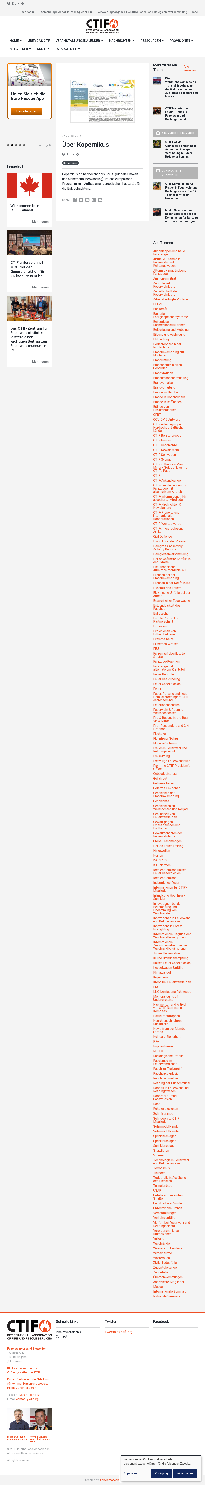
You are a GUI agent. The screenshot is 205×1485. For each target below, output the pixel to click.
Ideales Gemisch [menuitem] (164, 878)
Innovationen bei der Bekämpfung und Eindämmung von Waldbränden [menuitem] (167, 908)
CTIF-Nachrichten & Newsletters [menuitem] (167, 506)
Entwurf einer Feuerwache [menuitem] (171, 601)
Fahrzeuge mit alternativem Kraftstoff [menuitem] (170, 668)
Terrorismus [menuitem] (161, 1168)
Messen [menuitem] (158, 1287)
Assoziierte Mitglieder (72, 12)
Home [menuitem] (13, 42)
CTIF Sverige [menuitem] (162, 459)
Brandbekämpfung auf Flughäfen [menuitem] (168, 354)
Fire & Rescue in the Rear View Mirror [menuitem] (170, 719)
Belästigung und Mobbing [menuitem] (171, 330)
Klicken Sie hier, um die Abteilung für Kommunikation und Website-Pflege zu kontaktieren (28, 1383)
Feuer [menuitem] (157, 689)
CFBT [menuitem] (157, 415)
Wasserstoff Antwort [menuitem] (168, 1248)
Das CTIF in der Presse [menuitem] (169, 541)
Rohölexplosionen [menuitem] (165, 1109)
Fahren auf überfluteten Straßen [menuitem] (169, 655)
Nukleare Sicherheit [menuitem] (167, 1037)
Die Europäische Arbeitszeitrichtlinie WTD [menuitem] (171, 568)
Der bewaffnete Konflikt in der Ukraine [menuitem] (172, 560)
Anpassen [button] (130, 1473)
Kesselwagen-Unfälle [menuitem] (168, 968)
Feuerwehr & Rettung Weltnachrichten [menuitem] (168, 711)
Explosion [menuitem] (160, 626)
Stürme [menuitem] (158, 1155)
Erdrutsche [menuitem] (161, 613)
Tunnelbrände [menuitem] (162, 1186)
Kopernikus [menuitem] (161, 977)
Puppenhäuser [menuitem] (163, 1046)
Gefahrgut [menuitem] (160, 778)
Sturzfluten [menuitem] (161, 1150)
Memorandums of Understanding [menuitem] (165, 998)
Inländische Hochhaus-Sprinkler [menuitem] (169, 897)
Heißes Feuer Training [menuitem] (168, 846)
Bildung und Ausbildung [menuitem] (169, 334)
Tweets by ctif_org (118, 1332)
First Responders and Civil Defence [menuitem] (171, 727)
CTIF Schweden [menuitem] (164, 455)
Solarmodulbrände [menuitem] (166, 1126)
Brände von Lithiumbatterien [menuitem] (164, 408)
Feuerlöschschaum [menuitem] (166, 705)
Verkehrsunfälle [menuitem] (164, 1218)
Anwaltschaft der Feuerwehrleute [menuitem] (165, 293)
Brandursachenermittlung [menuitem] (170, 378)
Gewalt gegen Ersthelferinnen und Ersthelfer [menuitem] (166, 825)
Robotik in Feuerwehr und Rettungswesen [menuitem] (171, 1089)
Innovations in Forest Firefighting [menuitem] (168, 928)
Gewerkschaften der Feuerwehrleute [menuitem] (167, 835)
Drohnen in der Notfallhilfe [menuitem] (171, 583)
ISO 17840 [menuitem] (160, 860)
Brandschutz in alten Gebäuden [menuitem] (167, 366)
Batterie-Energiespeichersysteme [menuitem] (170, 315)
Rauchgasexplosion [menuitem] (166, 1073)
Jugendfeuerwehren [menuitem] (167, 953)
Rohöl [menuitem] (157, 1104)
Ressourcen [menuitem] (149, 42)
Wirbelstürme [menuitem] (162, 1253)
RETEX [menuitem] (158, 1051)
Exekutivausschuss (138, 12)
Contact (61, 1336)
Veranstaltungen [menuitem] (164, 1213)
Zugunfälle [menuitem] (160, 1272)
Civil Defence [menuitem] (162, 536)
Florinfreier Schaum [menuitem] (166, 738)
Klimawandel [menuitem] (162, 972)
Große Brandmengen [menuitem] (167, 841)
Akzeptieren (185, 1473)
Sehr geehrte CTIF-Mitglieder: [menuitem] (167, 1120)
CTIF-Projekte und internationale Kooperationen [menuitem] (166, 516)
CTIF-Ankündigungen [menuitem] (167, 480)
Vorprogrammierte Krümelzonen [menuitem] (166, 1232)
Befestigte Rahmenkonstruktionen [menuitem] (169, 323)
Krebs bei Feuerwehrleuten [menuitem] (172, 982)
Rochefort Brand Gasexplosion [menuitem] (165, 1097)
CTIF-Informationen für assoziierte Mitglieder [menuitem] (169, 498)
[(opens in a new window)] (76, 200)
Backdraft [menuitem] (160, 309)
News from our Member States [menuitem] (170, 1030)
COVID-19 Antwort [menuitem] (166, 419)
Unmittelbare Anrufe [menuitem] (167, 1203)
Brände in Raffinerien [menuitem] (167, 402)
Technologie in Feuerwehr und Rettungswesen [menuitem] (171, 1162)
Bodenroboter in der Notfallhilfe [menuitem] (167, 346)
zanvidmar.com (110, 1480)
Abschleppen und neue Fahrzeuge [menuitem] (169, 253)
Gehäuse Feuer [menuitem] (163, 783)
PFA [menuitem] (156, 1041)
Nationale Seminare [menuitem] (166, 1296)
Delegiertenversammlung (170, 12)
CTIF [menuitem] (156, 476)
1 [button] (8, 145)
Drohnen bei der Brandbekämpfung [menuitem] (166, 576)
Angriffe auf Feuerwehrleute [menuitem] (164, 285)
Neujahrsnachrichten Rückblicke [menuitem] (167, 1022)
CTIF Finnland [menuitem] (162, 440)
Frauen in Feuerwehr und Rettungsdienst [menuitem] (170, 750)
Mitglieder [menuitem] (17, 50)
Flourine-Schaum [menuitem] (165, 743)
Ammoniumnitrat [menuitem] (164, 278)
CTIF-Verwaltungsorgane (107, 12)
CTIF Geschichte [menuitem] (165, 445)
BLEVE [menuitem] (158, 304)
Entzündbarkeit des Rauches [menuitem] (166, 607)
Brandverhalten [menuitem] (163, 383)
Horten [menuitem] (158, 855)
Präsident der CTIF (17, 1439)
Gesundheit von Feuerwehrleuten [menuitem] (165, 815)
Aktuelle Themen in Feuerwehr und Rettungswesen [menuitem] (166, 263)
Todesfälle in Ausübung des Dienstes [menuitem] (169, 1179)
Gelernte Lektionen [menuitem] (166, 788)
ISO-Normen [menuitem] (162, 865)
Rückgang (161, 1473)
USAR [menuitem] (157, 1190)
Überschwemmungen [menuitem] (168, 1277)
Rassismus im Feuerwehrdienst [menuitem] (165, 1062)
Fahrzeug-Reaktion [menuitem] (166, 661)
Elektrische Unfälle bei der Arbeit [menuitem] (171, 594)
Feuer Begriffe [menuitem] (163, 674)
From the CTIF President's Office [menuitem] (171, 767)
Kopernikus (70, 163)
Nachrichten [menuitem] (119, 42)
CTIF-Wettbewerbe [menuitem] (167, 524)
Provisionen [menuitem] (178, 42)
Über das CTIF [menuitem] (39, 41)
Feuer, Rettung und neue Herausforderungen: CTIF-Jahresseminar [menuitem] (171, 697)
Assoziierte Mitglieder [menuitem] (168, 1282)
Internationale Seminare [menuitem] (170, 1291)
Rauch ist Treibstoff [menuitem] (167, 1069)
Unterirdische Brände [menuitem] (167, 1208)
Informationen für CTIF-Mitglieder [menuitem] (170, 889)
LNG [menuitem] (156, 987)
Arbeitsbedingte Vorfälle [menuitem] (170, 299)
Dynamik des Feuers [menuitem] (167, 588)
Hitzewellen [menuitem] (161, 851)
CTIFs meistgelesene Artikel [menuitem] (168, 530)
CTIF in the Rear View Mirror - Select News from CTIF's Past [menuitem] (171, 468)
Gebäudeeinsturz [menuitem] (165, 774)
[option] (29, 91)
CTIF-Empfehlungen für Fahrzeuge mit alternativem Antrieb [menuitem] (169, 489)
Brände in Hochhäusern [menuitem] (169, 397)
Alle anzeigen (190, 68)
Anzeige (44, 145)
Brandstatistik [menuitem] (163, 373)
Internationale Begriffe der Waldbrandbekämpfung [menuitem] (172, 936)
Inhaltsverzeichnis (68, 1332)
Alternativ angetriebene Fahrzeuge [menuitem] (169, 272)
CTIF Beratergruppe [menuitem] (167, 435)
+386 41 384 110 (29, 1394)
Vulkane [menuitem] (158, 1239)
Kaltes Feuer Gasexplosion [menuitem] (172, 963)
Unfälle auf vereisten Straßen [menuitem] (168, 1197)
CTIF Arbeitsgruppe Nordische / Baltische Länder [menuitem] (168, 428)
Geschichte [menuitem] (161, 801)
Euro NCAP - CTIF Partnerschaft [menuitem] (165, 620)
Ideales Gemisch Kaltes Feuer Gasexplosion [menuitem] (169, 871)
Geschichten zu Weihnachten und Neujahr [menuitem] (170, 807)
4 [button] (20, 145)
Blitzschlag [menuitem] (161, 339)
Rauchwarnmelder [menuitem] (165, 1078)
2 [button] (12, 145)
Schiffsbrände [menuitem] (163, 1114)
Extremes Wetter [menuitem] (165, 644)
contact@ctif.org (27, 1399)
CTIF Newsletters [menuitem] (166, 450)
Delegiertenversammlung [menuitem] (170, 554)
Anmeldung (48, 12)
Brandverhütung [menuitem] (164, 387)
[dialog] (161, 1468)
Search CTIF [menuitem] (65, 50)
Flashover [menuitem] (160, 734)
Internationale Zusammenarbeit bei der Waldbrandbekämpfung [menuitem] (170, 945)
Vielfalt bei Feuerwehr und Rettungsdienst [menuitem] (171, 1224)
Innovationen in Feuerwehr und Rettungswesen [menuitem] (171, 920)
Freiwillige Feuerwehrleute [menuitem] (171, 761)
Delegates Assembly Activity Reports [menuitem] (168, 548)
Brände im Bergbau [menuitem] (166, 392)
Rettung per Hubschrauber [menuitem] (171, 1083)
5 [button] (24, 145)
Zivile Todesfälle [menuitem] (165, 1263)
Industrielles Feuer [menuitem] (166, 883)
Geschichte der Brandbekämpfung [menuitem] (166, 794)
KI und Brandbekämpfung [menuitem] (170, 958)
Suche (194, 12)
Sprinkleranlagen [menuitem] (164, 1136)
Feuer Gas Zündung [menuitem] (166, 679)
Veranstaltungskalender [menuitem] (76, 42)
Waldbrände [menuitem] (161, 1243)
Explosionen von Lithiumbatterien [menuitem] (164, 633)
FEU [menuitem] (156, 649)
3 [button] (16, 145)
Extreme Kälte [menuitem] (163, 639)
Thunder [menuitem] (159, 1173)
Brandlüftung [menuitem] (162, 360)
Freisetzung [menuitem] (161, 756)
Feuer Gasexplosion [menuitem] (167, 684)
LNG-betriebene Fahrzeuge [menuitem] (172, 992)
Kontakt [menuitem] (44, 49)
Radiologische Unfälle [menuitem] (168, 1056)
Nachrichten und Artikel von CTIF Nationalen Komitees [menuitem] (169, 1008)
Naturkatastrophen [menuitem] (166, 1016)
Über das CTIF (29, 12)
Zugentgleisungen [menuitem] (165, 1267)
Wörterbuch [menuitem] (161, 1258)
